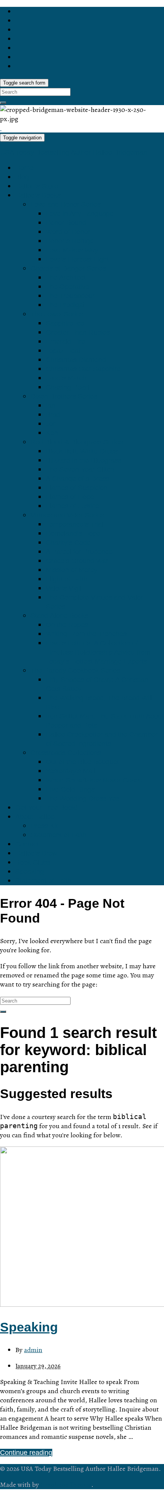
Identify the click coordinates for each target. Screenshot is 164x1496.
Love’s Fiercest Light (77, 259)
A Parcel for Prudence (79, 552)
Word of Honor (68, 232)
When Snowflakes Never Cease (94, 780)
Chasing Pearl (67, 387)
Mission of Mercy (71, 570)
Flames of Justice (72, 506)
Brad (53, 414)
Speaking (29, 871)
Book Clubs (32, 862)
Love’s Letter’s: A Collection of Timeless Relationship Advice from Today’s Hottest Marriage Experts (98, 652)
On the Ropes (67, 625)
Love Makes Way (72, 250)
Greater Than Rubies (78, 332)
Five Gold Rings (70, 789)
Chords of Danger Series (68, 268)
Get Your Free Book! (46, 807)
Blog (22, 177)
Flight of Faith (66, 579)
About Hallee (35, 817)
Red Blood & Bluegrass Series (77, 442)
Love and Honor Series (66, 204)
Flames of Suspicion (77, 488)
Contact (27, 844)
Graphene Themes (65, 1484)
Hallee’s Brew (36, 853)
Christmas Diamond (76, 360)
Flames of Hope (70, 497)
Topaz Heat (63, 350)
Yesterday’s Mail (70, 771)
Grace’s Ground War (77, 561)
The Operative (67, 287)
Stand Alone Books (59, 615)
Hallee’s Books (38, 195)
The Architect (66, 277)
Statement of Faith (59, 835)
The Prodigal (65, 305)
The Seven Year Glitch (80, 469)
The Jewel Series (57, 314)
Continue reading (26, 1452)
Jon (51, 424)
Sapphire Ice (65, 323)
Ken (52, 433)
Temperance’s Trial (74, 524)
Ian (50, 405)
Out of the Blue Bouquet (82, 762)
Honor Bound (66, 223)
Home (24, 168)
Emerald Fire (65, 341)
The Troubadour (70, 296)
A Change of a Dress (77, 478)
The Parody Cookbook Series (75, 670)
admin (33, 1349)
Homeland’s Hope (73, 533)
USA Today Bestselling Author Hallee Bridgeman (73, 152)
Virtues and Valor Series (67, 515)
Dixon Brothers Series (64, 396)
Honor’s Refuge (70, 241)
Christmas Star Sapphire (83, 369)
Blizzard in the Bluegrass (83, 460)
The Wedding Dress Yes (82, 798)
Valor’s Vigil (64, 588)
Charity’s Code (68, 542)
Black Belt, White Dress (81, 451)
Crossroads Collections (66, 753)
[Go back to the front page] (1, 128)
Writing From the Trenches (86, 634)
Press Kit (44, 826)
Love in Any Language (80, 213)
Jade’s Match (66, 378)
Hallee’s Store (36, 186)
